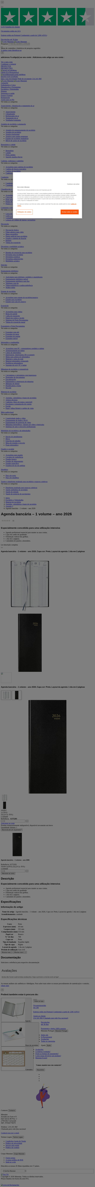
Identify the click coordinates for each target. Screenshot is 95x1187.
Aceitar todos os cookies (70, 212)
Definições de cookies (24, 212)
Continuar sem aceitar (73, 184)
